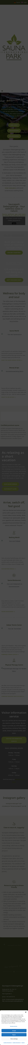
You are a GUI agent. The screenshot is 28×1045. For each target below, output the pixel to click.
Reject (14, 1034)
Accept (14, 1030)
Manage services (13, 1026)
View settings (14, 1039)
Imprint (22, 1042)
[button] (26, 1012)
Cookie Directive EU (8, 1042)
